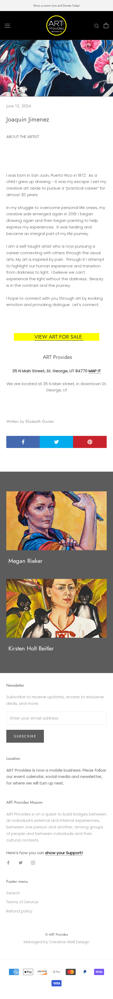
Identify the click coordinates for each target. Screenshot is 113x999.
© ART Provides (56, 934)
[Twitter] (21, 862)
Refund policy (19, 911)
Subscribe (25, 736)
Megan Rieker (25, 561)
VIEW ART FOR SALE (59, 337)
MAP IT (95, 371)
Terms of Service (22, 902)
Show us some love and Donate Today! (56, 5)
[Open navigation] (7, 25)
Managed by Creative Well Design (56, 942)
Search (13, 893)
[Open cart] (106, 25)
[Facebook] (8, 862)
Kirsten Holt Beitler (31, 648)
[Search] (96, 25)
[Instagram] (33, 862)
